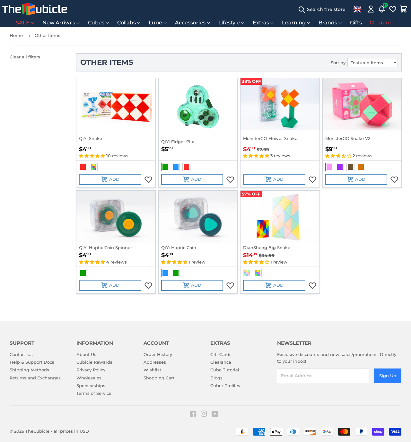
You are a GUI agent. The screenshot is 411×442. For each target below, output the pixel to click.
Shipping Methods (29, 369)
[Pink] (329, 167)
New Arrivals (58, 23)
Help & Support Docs (32, 362)
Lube (155, 23)
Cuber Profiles (225, 385)
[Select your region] (357, 9)
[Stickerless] (94, 167)
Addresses (155, 362)
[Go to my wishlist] (392, 9)
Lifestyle (229, 23)
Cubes (96, 23)
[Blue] (176, 167)
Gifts (356, 23)
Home (16, 35)
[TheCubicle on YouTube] (215, 414)
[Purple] (340, 167)
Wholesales (88, 377)
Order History (158, 354)
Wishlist (152, 369)
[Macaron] (247, 273)
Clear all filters (25, 56)
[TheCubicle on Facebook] (192, 414)
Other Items (47, 35)
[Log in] (370, 9)
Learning (294, 23)
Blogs (216, 377)
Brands (328, 23)
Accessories (190, 23)
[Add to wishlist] (148, 179)
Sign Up (387, 375)
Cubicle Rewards (94, 362)
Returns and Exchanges (35, 377)
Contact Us (21, 354)
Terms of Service (93, 393)
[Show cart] (403, 9)
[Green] (165, 167)
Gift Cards (221, 354)
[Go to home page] (34, 9)
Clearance (383, 23)
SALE (23, 23)
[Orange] (361, 167)
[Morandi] (258, 273)
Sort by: (338, 62)
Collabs (126, 23)
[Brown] (350, 167)
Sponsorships (90, 385)
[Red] (83, 167)
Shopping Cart (159, 377)
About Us (86, 354)
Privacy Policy (90, 369)
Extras (261, 23)
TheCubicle (37, 431)
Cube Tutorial (224, 369)
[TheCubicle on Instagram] (204, 414)
